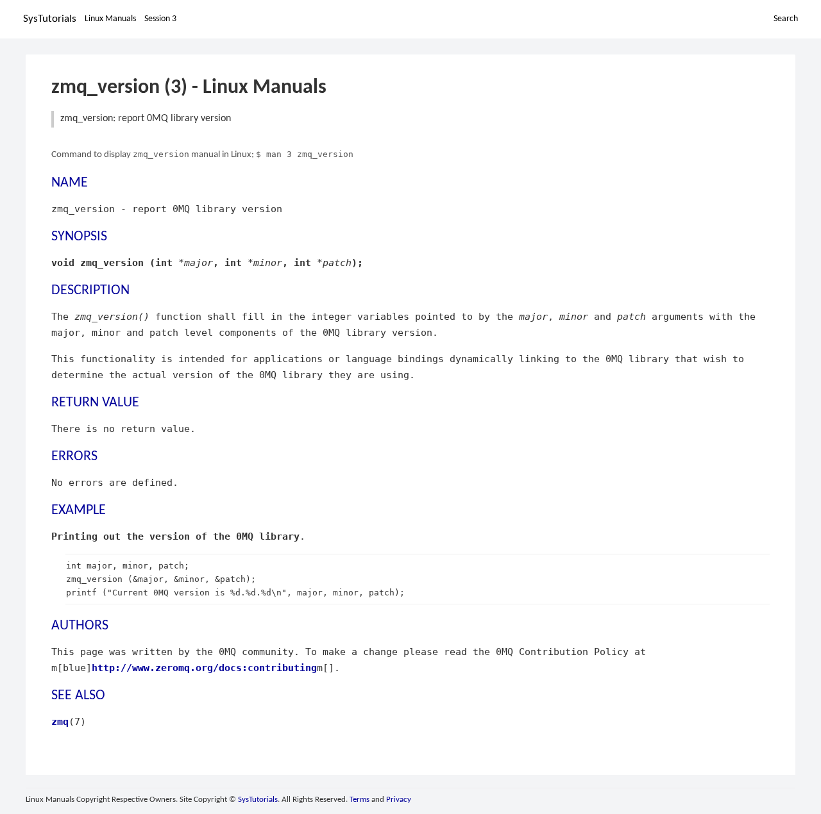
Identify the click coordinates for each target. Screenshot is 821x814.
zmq (60, 721)
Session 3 (160, 19)
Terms (359, 799)
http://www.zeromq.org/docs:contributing (204, 667)
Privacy (398, 799)
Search (786, 19)
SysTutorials (49, 18)
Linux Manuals (110, 19)
